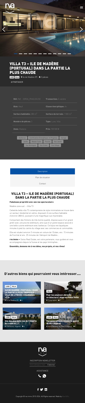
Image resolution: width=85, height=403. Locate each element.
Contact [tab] (42, 183)
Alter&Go (65, 396)
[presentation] (3, 29)
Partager (18, 82)
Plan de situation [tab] (42, 177)
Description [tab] (42, 171)
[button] (15, 54)
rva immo (10, 8)
